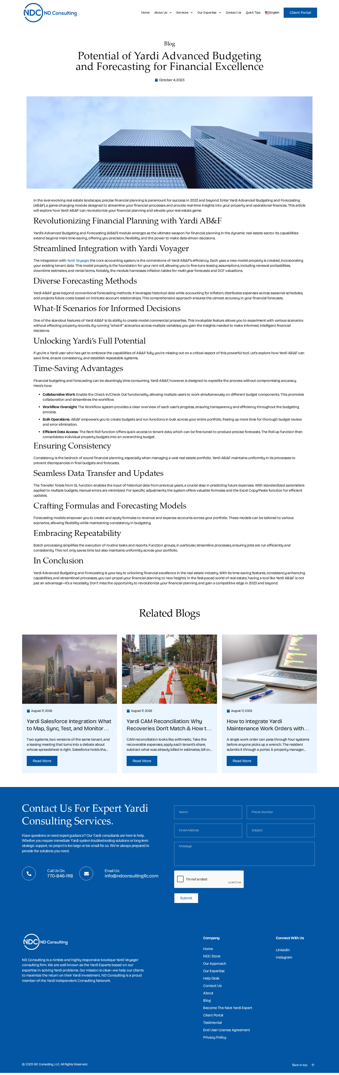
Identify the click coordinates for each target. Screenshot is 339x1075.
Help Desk (211, 978)
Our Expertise (207, 13)
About (208, 993)
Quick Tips (253, 13)
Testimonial (212, 1022)
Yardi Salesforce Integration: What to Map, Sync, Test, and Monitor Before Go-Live (69, 728)
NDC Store (211, 956)
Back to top (299, 1065)
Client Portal (213, 1015)
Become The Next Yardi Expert (227, 1008)
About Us (160, 13)
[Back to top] (313, 1065)
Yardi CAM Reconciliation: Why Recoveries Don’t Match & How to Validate (168, 728)
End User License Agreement (226, 1030)
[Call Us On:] (29, 873)
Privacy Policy (214, 1037)
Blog (207, 1000)
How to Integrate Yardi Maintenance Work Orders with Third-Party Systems (265, 728)
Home (145, 13)
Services (182, 13)
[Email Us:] (86, 873)
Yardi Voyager (78, 260)
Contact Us (233, 13)
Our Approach (214, 963)
